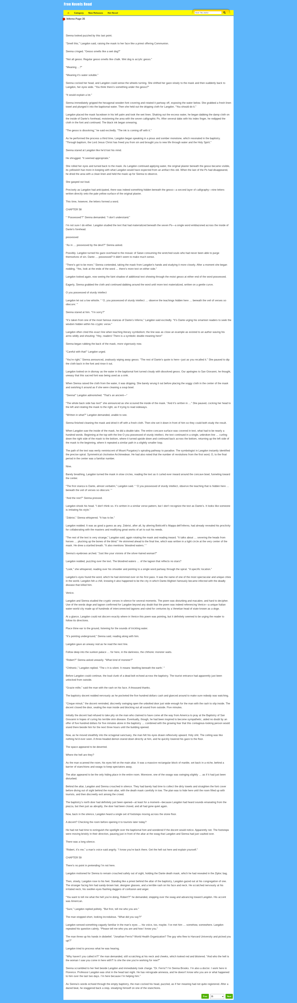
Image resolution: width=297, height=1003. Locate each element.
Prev (205, 996)
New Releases (95, 13)
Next (229, 996)
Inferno (71, 19)
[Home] (68, 13)
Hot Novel (113, 13)
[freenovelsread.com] (78, 5)
